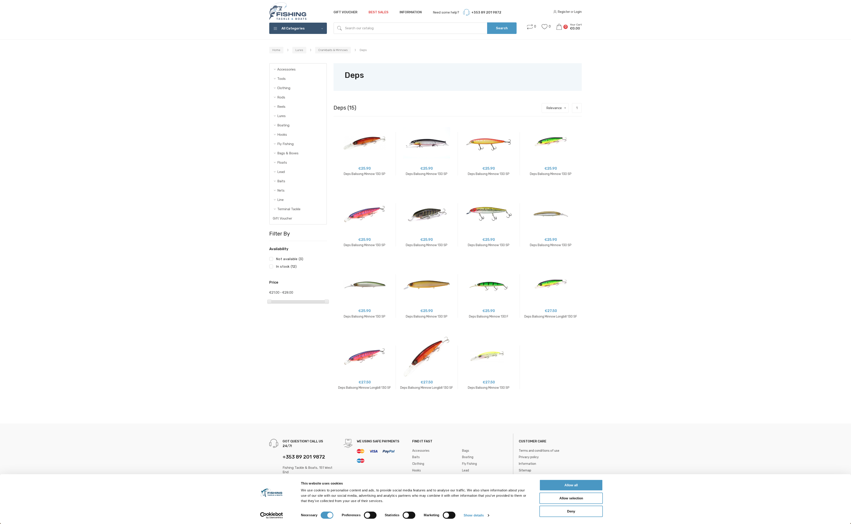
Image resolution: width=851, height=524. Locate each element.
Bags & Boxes (288, 153)
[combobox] (555, 108)
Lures (281, 116)
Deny (571, 511)
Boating (283, 125)
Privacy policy (529, 457)
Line (280, 200)
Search (502, 28)
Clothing (283, 88)
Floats (282, 163)
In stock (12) (286, 267)
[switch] (370, 515)
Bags (465, 451)
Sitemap (525, 470)
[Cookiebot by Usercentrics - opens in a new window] (271, 515)
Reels (281, 107)
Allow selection (571, 498)
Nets (281, 190)
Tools (281, 79)
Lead (281, 172)
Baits (281, 181)
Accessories (286, 69)
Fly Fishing (285, 144)
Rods (281, 97)
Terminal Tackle (289, 209)
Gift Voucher (345, 12)
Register (564, 12)
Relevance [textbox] (554, 108)
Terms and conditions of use (539, 451)
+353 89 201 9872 (486, 12)
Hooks (282, 135)
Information (411, 12)
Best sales (378, 12)
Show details (474, 515)
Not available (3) (289, 259)
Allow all (571, 485)
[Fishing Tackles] (288, 11)
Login (578, 12)
